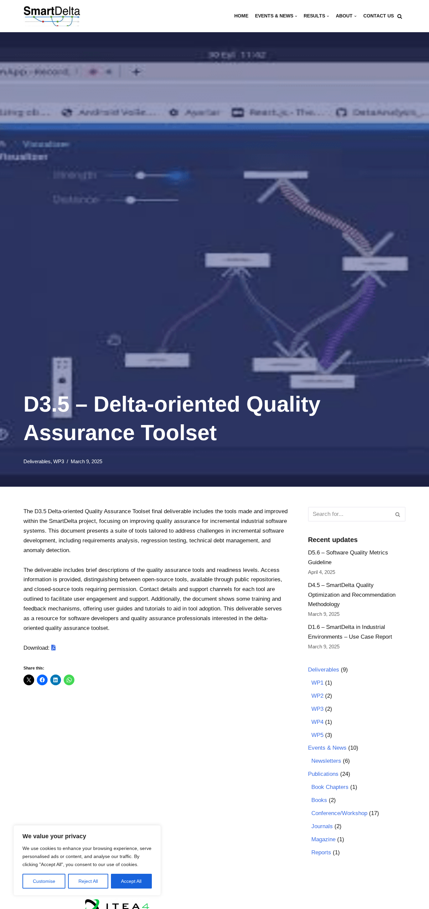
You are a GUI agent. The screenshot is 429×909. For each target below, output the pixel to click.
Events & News (327, 748)
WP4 (317, 722)
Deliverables (37, 461)
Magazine (323, 839)
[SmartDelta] (51, 16)
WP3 (58, 461)
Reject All (88, 881)
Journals (322, 826)
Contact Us (378, 15)
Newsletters (326, 761)
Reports (321, 852)
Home (241, 15)
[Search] (399, 16)
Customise (44, 881)
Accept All (131, 881)
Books (319, 800)
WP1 (317, 683)
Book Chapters (330, 787)
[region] (87, 860)
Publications (323, 774)
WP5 (317, 735)
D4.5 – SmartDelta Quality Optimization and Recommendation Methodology (351, 595)
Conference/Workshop (339, 813)
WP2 (317, 696)
